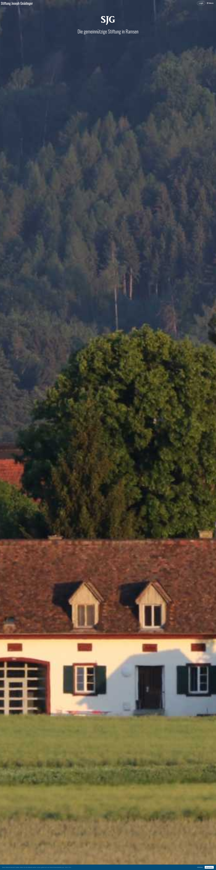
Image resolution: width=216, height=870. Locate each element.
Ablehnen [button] (200, 867)
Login (201, 3)
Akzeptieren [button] (209, 867)
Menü (210, 3)
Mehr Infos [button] (68, 867)
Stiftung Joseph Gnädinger (17, 3)
